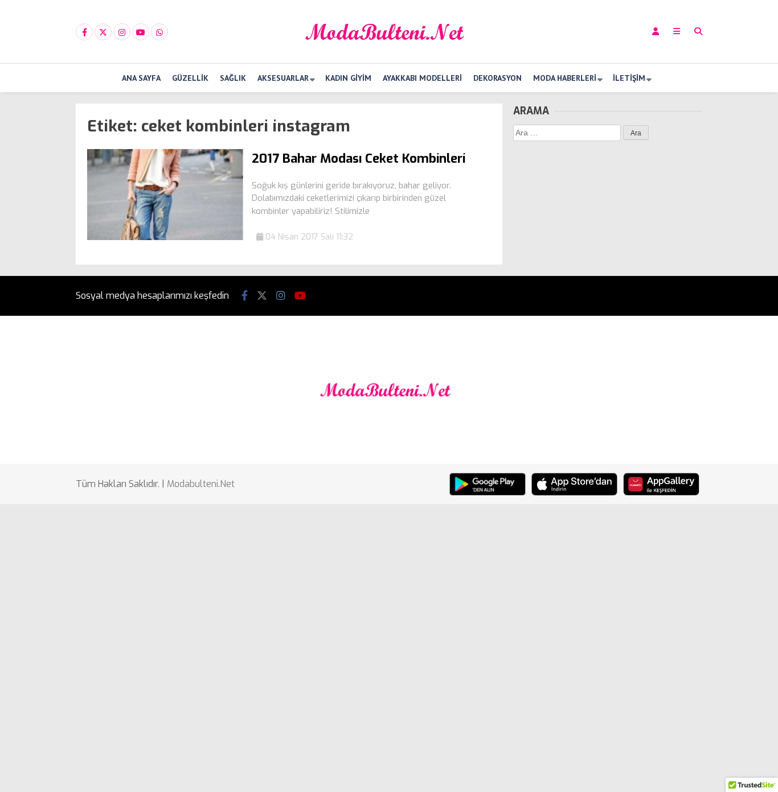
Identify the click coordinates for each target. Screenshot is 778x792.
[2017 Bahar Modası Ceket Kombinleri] (165, 237)
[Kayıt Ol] (655, 31)
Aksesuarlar (283, 78)
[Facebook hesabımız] (84, 32)
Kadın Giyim (348, 78)
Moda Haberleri (564, 78)
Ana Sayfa (141, 78)
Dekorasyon (497, 78)
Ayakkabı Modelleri (422, 78)
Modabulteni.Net (201, 484)
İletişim (629, 78)
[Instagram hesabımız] (122, 32)
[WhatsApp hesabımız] (159, 32)
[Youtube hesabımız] (141, 32)
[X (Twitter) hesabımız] (103, 32)
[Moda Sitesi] (389, 53)
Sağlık (233, 78)
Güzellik (190, 78)
